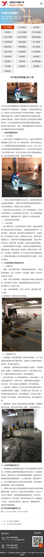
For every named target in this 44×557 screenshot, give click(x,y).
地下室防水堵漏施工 (13, 521)
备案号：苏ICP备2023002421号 (32, 552)
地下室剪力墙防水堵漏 (14, 524)
